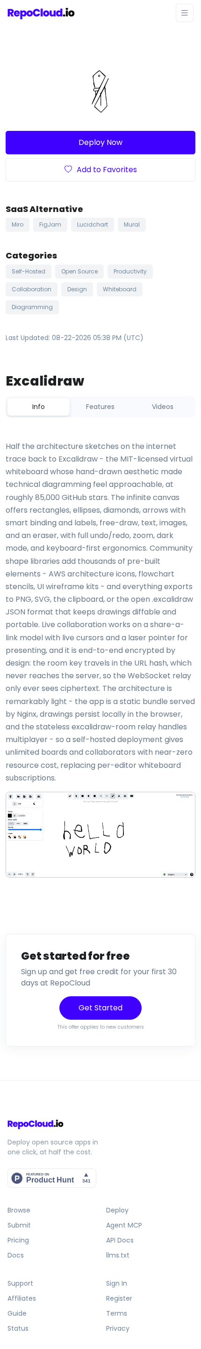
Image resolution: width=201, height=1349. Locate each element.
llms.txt (117, 1255)
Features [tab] (100, 406)
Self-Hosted (28, 271)
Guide (17, 1313)
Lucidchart (92, 224)
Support (20, 1283)
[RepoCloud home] (100, 1124)
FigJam (50, 224)
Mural (132, 224)
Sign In (116, 1283)
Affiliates (21, 1298)
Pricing (18, 1240)
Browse (18, 1210)
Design (77, 289)
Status (18, 1328)
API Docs (120, 1240)
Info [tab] (38, 406)
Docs (15, 1255)
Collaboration (31, 289)
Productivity (130, 271)
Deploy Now (100, 142)
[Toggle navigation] (185, 13)
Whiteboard (119, 289)
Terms (116, 1313)
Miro (17, 224)
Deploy (117, 1210)
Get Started (100, 1007)
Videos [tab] (162, 406)
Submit (19, 1225)
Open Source (79, 271)
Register (119, 1298)
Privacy (117, 1328)
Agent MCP (124, 1225)
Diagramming (32, 307)
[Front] (41, 13)
